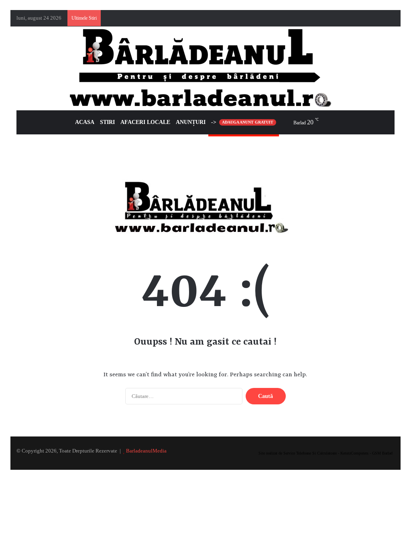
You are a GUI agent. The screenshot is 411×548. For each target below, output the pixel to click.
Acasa (84, 122)
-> (242, 122)
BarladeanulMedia (146, 451)
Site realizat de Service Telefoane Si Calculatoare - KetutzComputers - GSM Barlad (325, 453)
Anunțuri (191, 122)
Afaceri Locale (145, 122)
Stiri (107, 122)
